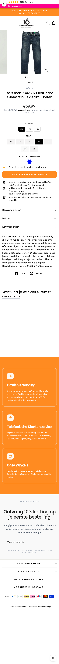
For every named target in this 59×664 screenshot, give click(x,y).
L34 (29, 129)
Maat (29, 136)
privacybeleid (29, 553)
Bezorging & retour (11, 209)
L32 (21, 129)
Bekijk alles (9, 297)
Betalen (6, 218)
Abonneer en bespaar (28, 587)
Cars (29, 87)
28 (20, 141)
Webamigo (46, 606)
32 (25, 149)
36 (34, 149)
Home (29, 82)
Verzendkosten (25, 110)
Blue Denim (29, 161)
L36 (37, 129)
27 (11, 141)
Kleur (29, 156)
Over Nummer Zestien (28, 579)
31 (48, 141)
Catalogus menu (28, 563)
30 (39, 141)
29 (29, 141)
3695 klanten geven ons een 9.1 (23, 193)
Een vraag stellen (10, 226)
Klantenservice (29, 571)
